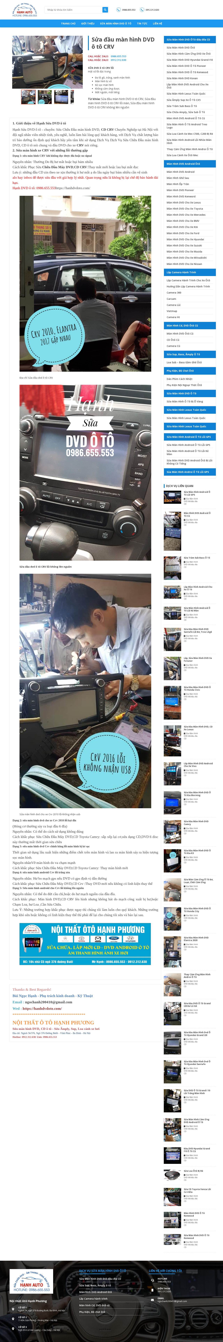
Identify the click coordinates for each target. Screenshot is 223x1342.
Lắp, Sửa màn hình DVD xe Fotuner (198, 659)
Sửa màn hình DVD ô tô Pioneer (186, 66)
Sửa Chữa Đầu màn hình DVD (77, 129)
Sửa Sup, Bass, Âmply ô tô (95, 1285)
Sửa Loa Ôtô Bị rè (193, 1171)
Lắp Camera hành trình (93, 1298)
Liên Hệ (157, 23)
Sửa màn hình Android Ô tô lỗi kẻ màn (188, 452)
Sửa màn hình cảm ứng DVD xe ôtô (189, 53)
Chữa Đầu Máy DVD (57, 167)
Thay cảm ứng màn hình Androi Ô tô (190, 149)
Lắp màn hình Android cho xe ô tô (198, 588)
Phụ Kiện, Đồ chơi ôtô (92, 1312)
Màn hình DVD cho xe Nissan (184, 264)
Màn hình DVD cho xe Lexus (184, 202)
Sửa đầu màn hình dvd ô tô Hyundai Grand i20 (197, 1033)
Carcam (171, 298)
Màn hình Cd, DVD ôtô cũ (94, 1305)
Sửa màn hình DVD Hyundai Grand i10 (190, 59)
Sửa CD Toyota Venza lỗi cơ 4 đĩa (197, 1190)
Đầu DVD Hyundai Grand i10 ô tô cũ (197, 1150)
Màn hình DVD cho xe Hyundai (185, 239)
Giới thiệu (87, 23)
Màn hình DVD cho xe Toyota (185, 208)
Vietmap (172, 311)
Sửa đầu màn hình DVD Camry (196, 823)
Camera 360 (174, 292)
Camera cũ (173, 346)
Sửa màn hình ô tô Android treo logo (187, 126)
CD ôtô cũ (173, 339)
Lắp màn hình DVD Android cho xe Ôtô (187, 86)
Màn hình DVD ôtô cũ (180, 333)
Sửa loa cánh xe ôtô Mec (182, 155)
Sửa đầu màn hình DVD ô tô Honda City (197, 910)
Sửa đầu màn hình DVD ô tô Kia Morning (197, 794)
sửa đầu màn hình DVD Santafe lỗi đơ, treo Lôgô (198, 630)
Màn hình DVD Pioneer (180, 190)
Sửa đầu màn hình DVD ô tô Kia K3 (197, 852)
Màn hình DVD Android (180, 171)
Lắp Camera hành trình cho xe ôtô (188, 280)
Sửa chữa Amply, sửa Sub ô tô (186, 112)
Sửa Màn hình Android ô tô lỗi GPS (188, 445)
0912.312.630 (152, 9)
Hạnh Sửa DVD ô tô (27, 129)
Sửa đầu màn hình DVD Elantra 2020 (196, 939)
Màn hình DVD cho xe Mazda (184, 251)
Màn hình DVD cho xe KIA (182, 227)
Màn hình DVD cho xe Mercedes (186, 214)
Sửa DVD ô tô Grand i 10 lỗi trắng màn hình (197, 1092)
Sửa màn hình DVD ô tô (115, 23)
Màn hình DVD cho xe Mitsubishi (187, 257)
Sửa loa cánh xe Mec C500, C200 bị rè (190, 133)
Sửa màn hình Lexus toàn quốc (186, 93)
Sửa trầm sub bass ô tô (182, 106)
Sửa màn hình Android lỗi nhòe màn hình (189, 141)
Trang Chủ (68, 23)
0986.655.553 (128, 9)
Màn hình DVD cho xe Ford (183, 233)
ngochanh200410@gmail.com (48, 1002)
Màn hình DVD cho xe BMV (183, 220)
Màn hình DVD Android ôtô (95, 1292)
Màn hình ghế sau (178, 178)
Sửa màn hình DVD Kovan (182, 78)
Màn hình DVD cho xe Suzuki (184, 245)
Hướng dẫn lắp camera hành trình (188, 286)
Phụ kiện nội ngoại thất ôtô (184, 385)
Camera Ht (173, 317)
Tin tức (142, 23)
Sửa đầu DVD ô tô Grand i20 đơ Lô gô (197, 1005)
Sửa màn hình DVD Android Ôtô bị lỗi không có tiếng (189, 462)
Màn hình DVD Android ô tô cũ (186, 118)
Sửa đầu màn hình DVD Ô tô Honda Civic (197, 688)
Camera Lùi (173, 305)
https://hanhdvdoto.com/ (73, 188)
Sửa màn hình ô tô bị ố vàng (185, 401)
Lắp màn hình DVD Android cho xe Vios (198, 765)
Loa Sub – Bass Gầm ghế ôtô (184, 362)
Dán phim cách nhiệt (180, 379)
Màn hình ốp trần (178, 184)
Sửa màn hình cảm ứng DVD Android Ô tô (196, 1121)
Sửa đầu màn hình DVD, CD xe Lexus (198, 728)
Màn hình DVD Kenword (181, 196)
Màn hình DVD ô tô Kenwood (194, 1214)
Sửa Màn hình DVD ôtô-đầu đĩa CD (100, 1278)
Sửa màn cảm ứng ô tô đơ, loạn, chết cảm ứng (198, 881)
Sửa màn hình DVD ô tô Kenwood (187, 72)
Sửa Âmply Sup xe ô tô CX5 (184, 100)
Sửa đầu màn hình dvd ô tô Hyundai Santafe (197, 1063)
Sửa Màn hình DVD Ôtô (181, 47)
